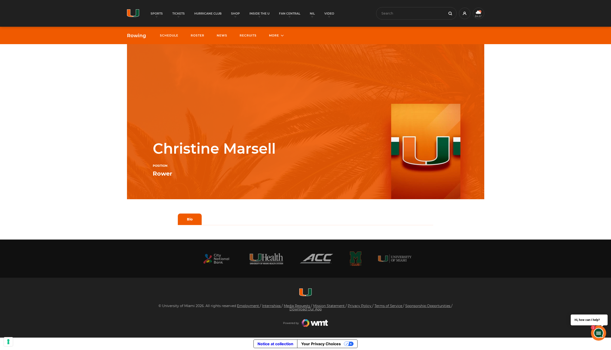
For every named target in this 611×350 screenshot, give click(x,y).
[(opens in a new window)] (216, 258)
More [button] (274, 35)
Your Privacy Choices (321, 343)
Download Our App (306, 309)
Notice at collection (275, 343)
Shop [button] (235, 13)
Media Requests (297, 306)
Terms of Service (388, 306)
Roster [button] (197, 35)
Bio (190, 219)
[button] (464, 13)
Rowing (136, 35)
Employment (248, 306)
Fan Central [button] (289, 13)
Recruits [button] (248, 35)
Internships (272, 306)
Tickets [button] (178, 13)
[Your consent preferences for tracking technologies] (8, 341)
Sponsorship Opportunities (428, 306)
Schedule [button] (169, 35)
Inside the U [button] (259, 13)
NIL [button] (312, 13)
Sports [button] (157, 13)
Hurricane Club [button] (207, 13)
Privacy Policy (360, 306)
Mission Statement (329, 306)
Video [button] (329, 13)
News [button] (222, 35)
